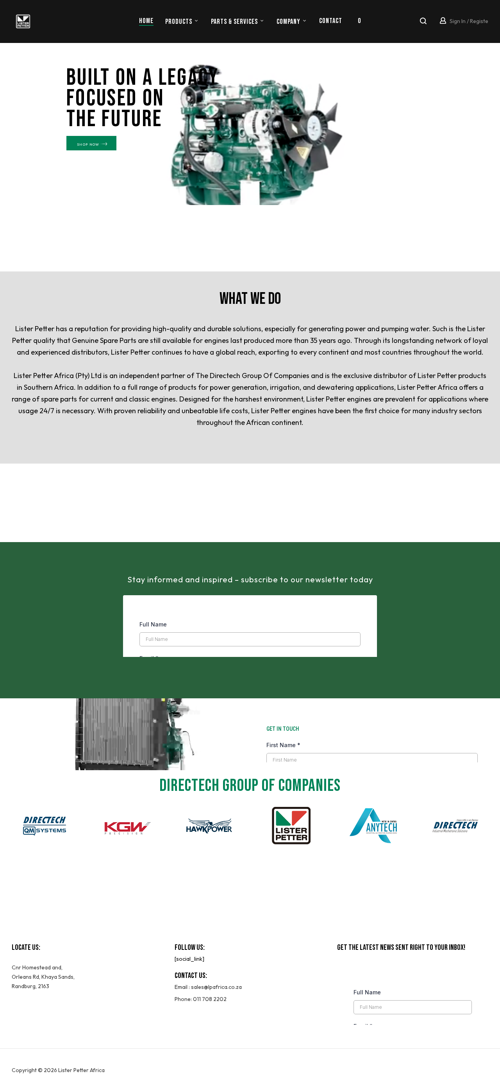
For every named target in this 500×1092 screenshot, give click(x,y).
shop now (88, 144)
